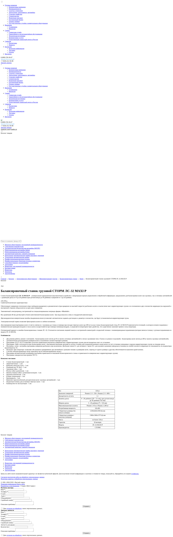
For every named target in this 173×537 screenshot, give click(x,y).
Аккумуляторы (10, 273)
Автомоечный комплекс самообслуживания (20, 254)
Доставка (12, 50)
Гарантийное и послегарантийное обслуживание (25, 34)
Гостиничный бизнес (16, 20)
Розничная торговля (16, 18)
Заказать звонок (6, 63)
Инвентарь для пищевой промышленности (19, 266)
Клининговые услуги (16, 38)
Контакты (8, 54)
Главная (3, 279)
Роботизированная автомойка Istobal (17, 250)
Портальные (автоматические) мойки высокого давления (24, 255)
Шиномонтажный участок (48, 279)
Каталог (11, 279)
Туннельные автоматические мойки (17, 257)
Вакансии (12, 29)
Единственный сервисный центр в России (23, 39)
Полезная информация (16, 48)
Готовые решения (11, 5)
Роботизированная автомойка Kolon (17, 252)
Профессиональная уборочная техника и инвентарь (22, 261)
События (8, 41)
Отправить (86, 506)
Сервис (7, 30)
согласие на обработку (14, 508)
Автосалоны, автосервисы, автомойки (22, 12)
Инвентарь (8, 270)
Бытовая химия (10, 268)
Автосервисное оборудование (27, 279)
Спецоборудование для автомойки (16, 263)
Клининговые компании (17, 7)
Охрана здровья (14, 21)
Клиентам (8, 47)
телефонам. (135, 474)
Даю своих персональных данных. (23, 508)
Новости (12, 45)
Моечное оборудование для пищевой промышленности (24, 245)
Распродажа (13, 43)
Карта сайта (21, 484)
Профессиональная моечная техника (17, 259)
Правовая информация (8, 484)
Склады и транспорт (16, 11)
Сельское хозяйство (15, 14)
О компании (13, 27)
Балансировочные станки (68, 279)
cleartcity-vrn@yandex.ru (9, 129)
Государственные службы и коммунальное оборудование (28, 23)
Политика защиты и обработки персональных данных (19, 479)
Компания (8, 25)
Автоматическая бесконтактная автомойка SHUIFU (22, 248)
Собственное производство (14, 246)
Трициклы (8, 272)
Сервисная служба (15, 32)
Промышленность (15, 9)
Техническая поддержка (17, 36)
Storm (81, 279)
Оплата (11, 52)
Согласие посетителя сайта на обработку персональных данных (22, 477)
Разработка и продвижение (10, 486)
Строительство (14, 16)
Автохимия (9, 264)
